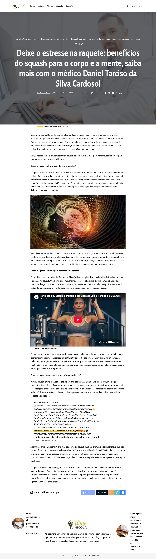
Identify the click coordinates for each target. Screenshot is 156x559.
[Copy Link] (116, 93)
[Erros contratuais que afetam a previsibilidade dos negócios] (18, 523)
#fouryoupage (40, 434)
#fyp (85, 430)
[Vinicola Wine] (19, 6)
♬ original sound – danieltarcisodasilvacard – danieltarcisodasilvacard (66, 437)
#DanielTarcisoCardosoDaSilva (49, 430)
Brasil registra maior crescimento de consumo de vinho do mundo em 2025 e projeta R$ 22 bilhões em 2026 (136, 526)
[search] (128, 6)
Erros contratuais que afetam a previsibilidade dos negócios (33, 520)
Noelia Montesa (43, 93)
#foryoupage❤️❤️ (74, 430)
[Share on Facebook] (105, 93)
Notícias (78, 44)
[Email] (113, 93)
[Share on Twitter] (109, 93)
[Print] (120, 93)
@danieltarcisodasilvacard (46, 402)
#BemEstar (84, 412)
